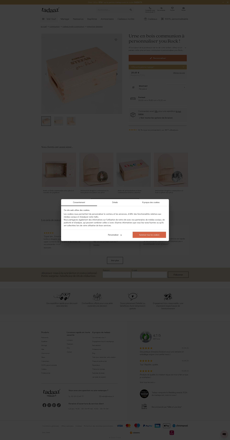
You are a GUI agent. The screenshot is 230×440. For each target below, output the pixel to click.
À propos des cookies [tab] (151, 202)
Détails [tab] (115, 202)
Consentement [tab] (79, 202)
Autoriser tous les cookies (149, 235)
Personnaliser (113, 235)
